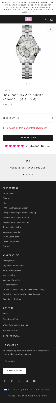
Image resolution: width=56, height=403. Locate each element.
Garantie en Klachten (12, 299)
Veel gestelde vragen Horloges (16, 222)
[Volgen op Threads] (26, 381)
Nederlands (42, 390)
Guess (6, 90)
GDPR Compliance (11, 241)
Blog (5, 203)
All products (8, 193)
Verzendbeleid (9, 275)
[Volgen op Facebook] (4, 381)
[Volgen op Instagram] (19, 381)
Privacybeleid (9, 260)
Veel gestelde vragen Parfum (16, 217)
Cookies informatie (11, 280)
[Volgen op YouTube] (34, 381)
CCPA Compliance (11, 236)
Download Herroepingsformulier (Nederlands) (23, 289)
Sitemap (6, 198)
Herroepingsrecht (10, 284)
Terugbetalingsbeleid (12, 227)
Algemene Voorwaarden (14, 265)
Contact (6, 246)
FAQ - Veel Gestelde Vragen (15, 208)
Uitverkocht (28, 137)
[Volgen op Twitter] (11, 381)
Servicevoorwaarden (12, 232)
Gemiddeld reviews (39, 146)
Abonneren (14, 370)
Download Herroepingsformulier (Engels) (21, 294)
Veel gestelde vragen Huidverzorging (19, 212)
